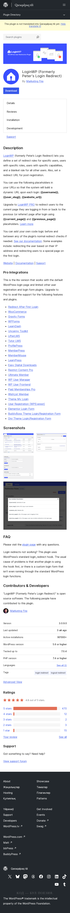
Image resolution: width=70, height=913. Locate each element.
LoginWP (8, 155)
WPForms (14, 321)
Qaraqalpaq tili (19, 868)
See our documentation (28, 241)
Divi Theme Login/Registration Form (29, 418)
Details (11, 103)
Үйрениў (8, 809)
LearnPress (14, 360)
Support (11, 136)
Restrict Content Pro (20, 370)
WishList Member (18, 394)
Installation (13, 120)
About (6, 781)
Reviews (12, 111)
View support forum (15, 761)
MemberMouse (17, 355)
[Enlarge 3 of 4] (29, 460)
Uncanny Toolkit (18, 331)
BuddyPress (12, 854)
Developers (10, 820)
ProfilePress (15, 345)
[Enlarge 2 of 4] (62, 437)
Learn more (26, 224)
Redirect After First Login (23, 306)
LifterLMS (14, 336)
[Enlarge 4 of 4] (62, 485)
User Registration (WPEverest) (26, 404)
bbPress (9, 848)
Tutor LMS (14, 340)
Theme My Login (18, 399)
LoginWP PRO (26, 204)
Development (15, 128)
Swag (42, 826)
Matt (7, 842)
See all (63, 737)
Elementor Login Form (21, 408)
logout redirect (58, 673)
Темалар (42, 787)
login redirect (41, 673)
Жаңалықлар (11, 787)
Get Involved (44, 809)
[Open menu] (65, 5)
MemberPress (16, 350)
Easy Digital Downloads (22, 365)
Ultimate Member (18, 374)
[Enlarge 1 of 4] (29, 437)
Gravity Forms (16, 316)
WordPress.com (14, 836)
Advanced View (12, 682)
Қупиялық (9, 798)
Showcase (43, 781)
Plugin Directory (12, 14)
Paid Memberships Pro (21, 389)
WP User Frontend (19, 384)
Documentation (24, 263)
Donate (43, 820)
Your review (10, 737)
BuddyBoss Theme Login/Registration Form (34, 413)
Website (8, 263)
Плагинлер (43, 792)
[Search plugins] (38, 37)
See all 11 (62, 665)
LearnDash (14, 326)
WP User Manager (19, 379)
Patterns (42, 798)
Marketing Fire (34, 81)
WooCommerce (17, 311)
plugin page (29, 544)
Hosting (8, 792)
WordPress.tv (13, 826)
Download (11, 90)
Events (41, 814)
